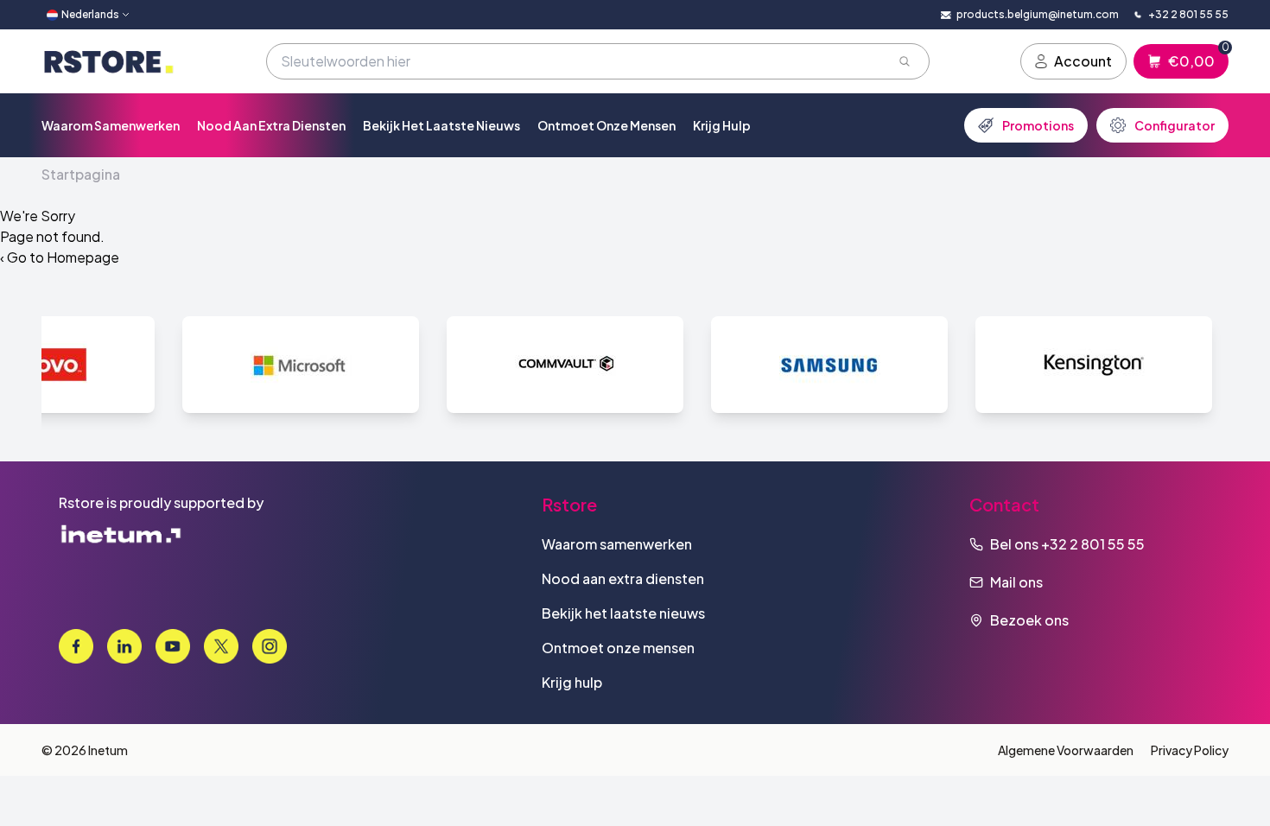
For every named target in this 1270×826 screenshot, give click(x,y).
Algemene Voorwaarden (1065, 750)
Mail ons (1016, 582)
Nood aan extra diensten (271, 125)
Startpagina (80, 174)
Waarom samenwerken (110, 125)
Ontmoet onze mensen (606, 125)
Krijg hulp (722, 125)
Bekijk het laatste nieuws (441, 125)
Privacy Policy (1190, 750)
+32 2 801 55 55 (1093, 544)
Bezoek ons (1029, 620)
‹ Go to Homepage (59, 257)
